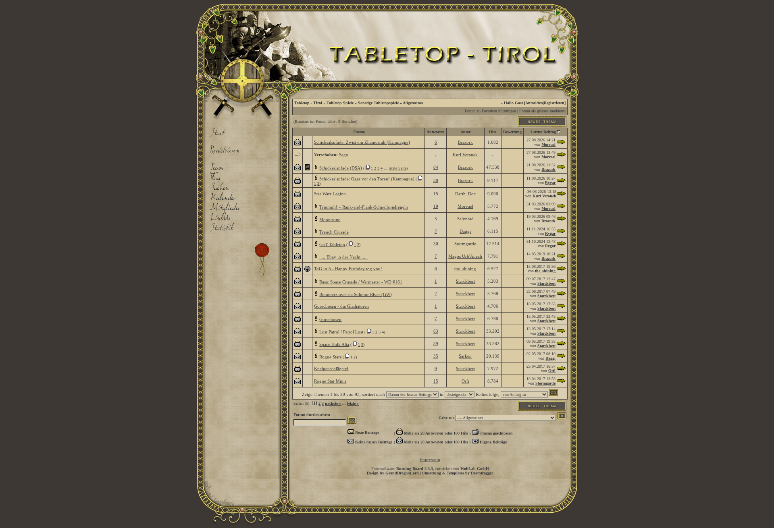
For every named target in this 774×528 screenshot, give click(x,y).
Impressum (430, 459)
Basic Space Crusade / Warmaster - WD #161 (360, 282)
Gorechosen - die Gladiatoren (341, 306)
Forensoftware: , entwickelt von (430, 468)
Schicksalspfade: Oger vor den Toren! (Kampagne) (366, 178)
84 (435, 167)
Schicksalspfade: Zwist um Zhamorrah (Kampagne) (362, 142)
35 (435, 356)
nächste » (333, 403)
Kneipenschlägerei (331, 368)
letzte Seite (397, 168)
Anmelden (534, 103)
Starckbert (465, 281)
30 (435, 180)
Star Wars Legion (330, 193)
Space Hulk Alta (334, 344)
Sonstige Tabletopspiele (378, 103)
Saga (343, 154)
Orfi (552, 371)
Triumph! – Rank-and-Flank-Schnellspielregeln (363, 207)
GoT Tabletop (332, 244)
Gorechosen (330, 319)
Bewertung (512, 132)
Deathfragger (482, 473)
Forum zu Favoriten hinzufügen (490, 111)
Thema (359, 132)
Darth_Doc (465, 193)
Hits (492, 132)
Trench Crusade (334, 232)
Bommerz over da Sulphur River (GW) (355, 294)
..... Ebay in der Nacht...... (343, 257)
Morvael (548, 144)
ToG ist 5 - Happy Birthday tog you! (348, 268)
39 (435, 343)
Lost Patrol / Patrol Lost (341, 331)
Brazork (465, 142)
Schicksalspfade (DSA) (340, 168)
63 (435, 331)
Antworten (436, 132)
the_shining (465, 268)
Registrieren (554, 103)
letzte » (353, 403)
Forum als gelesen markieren (542, 111)
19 (435, 206)
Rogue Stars (330, 356)
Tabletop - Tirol (308, 103)
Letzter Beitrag (543, 132)
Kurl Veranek (465, 154)
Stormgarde (465, 243)
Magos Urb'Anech (465, 256)
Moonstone (329, 219)
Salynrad (465, 218)
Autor (465, 132)
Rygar (550, 182)
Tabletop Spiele (340, 103)
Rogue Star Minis (330, 381)
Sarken (465, 356)
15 (435, 193)
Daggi (465, 231)
